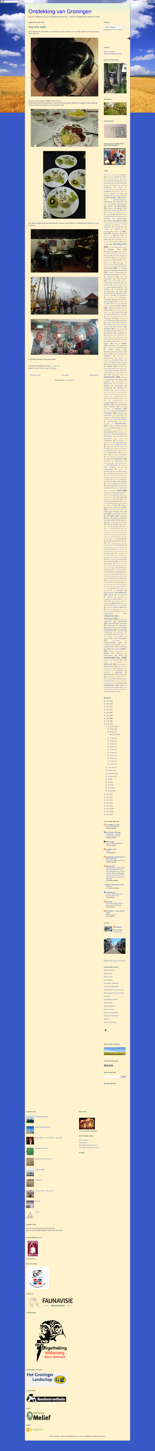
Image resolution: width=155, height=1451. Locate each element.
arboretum (120, 187)
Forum (115, 281)
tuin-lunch (118, 563)
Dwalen (108, 851)
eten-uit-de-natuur (121, 266)
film (121, 277)
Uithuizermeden (108, 605)
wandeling (110, 651)
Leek (123, 368)
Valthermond (116, 609)
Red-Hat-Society (111, 465)
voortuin (123, 644)
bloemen (110, 208)
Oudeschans (110, 450)
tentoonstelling (115, 501)
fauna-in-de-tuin (120, 270)
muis (122, 406)
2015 (108, 800)
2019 (108, 721)
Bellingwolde (116, 195)
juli (109, 779)
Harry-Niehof (121, 306)
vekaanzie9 (120, 628)
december (111, 726)
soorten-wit (107, 488)
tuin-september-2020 (121, 586)
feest (105, 274)
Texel (115, 505)
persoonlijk (107, 459)
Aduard (124, 177)
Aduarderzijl (110, 179)
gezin (121, 291)
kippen (124, 343)
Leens (106, 370)
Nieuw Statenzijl (122, 419)
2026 (108, 701)
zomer (106, 687)
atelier (123, 189)
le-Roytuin (117, 368)
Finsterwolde (108, 279)
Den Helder (109, 241)
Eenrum (36, 368)
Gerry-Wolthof (119, 289)
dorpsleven (108, 253)
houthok (108, 322)
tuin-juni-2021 (121, 561)
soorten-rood (120, 486)
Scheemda (121, 473)
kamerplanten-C (110, 335)
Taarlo (114, 499)
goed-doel (121, 293)
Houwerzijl (117, 322)
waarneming (123, 646)
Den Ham (124, 239)
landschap (121, 366)
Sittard (125, 477)
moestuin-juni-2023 (118, 396)
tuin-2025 (117, 520)
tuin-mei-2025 (121, 576)
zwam (122, 689)
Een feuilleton (108, 980)
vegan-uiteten (108, 613)
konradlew (80, 1436)
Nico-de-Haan (116, 417)
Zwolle (116, 691)
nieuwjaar (110, 425)
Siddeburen (107, 477)
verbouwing (108, 630)
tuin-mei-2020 (116, 572)
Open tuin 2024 (112, 446)
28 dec (112, 732)
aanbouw (123, 175)
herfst (105, 312)
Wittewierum (107, 678)
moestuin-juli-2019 (114, 394)
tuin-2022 (110, 518)
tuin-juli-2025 (113, 559)
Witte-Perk (121, 676)
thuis (125, 507)
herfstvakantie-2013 (117, 312)
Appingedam (107, 187)
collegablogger (107, 225)
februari (111, 791)
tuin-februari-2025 (119, 545)
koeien (122, 354)
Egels (122, 262)
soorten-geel (110, 486)
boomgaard (109, 212)
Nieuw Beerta (110, 419)
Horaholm (107, 996)
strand (122, 497)
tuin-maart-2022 (116, 568)
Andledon (114, 185)
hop (105, 320)
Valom (108, 609)
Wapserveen (120, 651)
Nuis (105, 434)
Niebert (125, 417)
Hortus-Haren (123, 320)
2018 (108, 724)
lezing (114, 375)
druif (125, 255)
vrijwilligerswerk (109, 646)
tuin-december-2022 (115, 536)
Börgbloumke (115, 214)
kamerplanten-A (122, 333)
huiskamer (109, 324)
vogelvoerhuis (116, 640)
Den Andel (115, 239)
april (109, 785)
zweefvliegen (108, 691)
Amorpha (106, 185)
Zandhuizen (117, 681)
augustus (111, 776)
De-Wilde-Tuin (121, 237)
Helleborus (107, 310)
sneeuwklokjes (122, 482)
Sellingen (122, 475)
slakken (108, 479)
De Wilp (113, 237)
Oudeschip (120, 450)
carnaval (113, 223)
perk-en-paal (109, 456)
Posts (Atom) (69, 380)
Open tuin (123, 442)
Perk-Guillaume (120, 456)
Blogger (102, 1436)
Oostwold (115, 442)
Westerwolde (121, 666)
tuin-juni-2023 (108, 563)
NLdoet (122, 428)
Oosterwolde (107, 442)
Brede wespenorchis (112, 216)
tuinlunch (110, 597)
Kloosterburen (108, 352)
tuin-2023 (120, 518)
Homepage (65, 375)
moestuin (107, 390)
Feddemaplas (120, 272)
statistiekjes (116, 493)
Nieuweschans (121, 424)
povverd (119, 463)
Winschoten (108, 674)
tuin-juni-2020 (110, 561)
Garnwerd (107, 285)
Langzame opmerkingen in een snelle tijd (115, 857)
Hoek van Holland (111, 316)
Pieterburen (118, 459)
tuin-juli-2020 (121, 555)
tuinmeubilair (120, 597)
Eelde (115, 257)
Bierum (105, 204)
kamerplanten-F (121, 335)
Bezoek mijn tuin (109, 970)
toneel (106, 512)
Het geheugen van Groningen (114, 990)
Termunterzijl (110, 503)
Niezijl (105, 428)
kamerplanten (108, 333)
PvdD (125, 463)
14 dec (112, 755)
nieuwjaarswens (119, 426)
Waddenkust (111, 649)
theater (124, 505)
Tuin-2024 (107, 520)
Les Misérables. (121, 372)
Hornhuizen (112, 320)
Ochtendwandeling (117, 434)
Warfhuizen (119, 653)
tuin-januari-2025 (110, 555)
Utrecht (108, 607)
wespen (106, 662)
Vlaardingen (120, 636)
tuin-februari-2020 (121, 539)
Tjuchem (117, 509)
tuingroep (111, 595)
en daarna (109, 886)
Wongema (124, 678)
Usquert (124, 605)
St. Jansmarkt (110, 490)
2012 (108, 809)
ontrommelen (108, 438)
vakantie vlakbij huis (120, 607)
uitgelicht (114, 603)
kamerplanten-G (108, 337)
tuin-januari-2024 (122, 553)
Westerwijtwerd (109, 666)
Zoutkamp (52, 368)
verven (125, 634)
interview (117, 329)
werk (121, 660)
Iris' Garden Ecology (113, 832)
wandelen (123, 649)
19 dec (112, 747)
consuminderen (119, 227)
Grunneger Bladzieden (111, 986)
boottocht (118, 212)
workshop (109, 681)
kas (113, 339)
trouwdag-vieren (118, 512)
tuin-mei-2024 (112, 576)
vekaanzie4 (111, 623)
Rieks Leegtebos (110, 467)
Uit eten (119, 601)
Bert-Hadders (111, 198)
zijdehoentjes (109, 685)
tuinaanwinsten (109, 593)
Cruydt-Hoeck (118, 229)
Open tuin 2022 (110, 444)
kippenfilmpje (112, 345)
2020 (108, 718)
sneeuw (109, 482)
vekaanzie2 (107, 621)
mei (109, 782)
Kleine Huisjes (115, 349)
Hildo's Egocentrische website (114, 993)
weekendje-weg (112, 657)
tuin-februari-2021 (111, 541)
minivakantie (108, 388)
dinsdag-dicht (120, 244)
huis (125, 322)
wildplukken (119, 672)
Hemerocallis (121, 310)
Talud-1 (106, 501)
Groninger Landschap (111, 983)
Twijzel (112, 601)
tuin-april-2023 (114, 526)
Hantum (116, 303)
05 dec (112, 761)
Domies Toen (114, 249)
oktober (110, 770)
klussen (106, 354)
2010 (108, 814)
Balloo (122, 191)
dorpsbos (124, 251)
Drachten (122, 253)
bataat (105, 193)
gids (114, 293)
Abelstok (117, 177)
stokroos (108, 497)
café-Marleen (117, 221)
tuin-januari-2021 (120, 551)
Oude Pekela (123, 448)
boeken (119, 208)
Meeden (106, 383)
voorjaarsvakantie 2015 (111, 644)
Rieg (123, 465)
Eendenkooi (107, 260)
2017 (108, 794)
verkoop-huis (117, 634)
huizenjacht (109, 326)
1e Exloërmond (114, 175)
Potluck (113, 463)
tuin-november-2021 (111, 580)
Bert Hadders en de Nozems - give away (48, 1138)
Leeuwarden (115, 370)
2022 (108, 712)
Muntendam (107, 408)
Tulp (123, 599)
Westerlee (108, 664)
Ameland (121, 183)
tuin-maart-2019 (117, 565)
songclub (115, 484)
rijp (122, 467)
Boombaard (108, 973)
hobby (125, 314)
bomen (106, 210)
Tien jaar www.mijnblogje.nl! (114, 843)
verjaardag (107, 634)
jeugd (122, 331)
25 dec (112, 741)
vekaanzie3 (122, 621)
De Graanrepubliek (41, 1116)
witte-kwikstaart (112, 676)
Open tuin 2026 (113, 448)
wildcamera (116, 668)
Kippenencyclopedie (110, 999)
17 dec (112, 749)
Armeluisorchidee (108, 189)
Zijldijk (122, 685)
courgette (106, 229)
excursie (109, 268)
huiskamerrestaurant (121, 324)
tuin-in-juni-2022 (120, 547)
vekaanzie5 (123, 623)
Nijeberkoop (113, 428)
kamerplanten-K (120, 337)
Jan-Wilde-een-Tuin (110, 331)
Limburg (122, 374)
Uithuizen (122, 603)
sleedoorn (115, 479)
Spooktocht (123, 488)
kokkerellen (107, 356)
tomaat (123, 509)
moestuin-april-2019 (119, 390)
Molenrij (107, 404)
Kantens (106, 339)
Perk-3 (118, 454)
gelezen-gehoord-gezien (115, 287)
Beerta (122, 193)
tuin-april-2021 (114, 524)
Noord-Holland (107, 430)
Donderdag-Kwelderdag (111, 251)
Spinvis (115, 488)
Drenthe (106, 256)
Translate (119, 30)
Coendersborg (121, 223)
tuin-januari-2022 (109, 553)
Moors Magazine (109, 1006)
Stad (119, 490)
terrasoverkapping (122, 503)
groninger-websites (121, 299)
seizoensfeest (113, 475)
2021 (108, 715)
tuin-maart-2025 (117, 569)
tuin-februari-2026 (108, 547)
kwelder (109, 366)
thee (108, 507)
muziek (112, 411)
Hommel (122, 316)
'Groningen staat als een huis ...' (90, 1147)
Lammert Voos (111, 849)
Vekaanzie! (38, 1180)
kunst (125, 362)
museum (118, 409)
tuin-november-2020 (121, 578)
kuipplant (118, 362)
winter (125, 674)
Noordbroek (120, 430)
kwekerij (124, 364)
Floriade (109, 281)
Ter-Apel (124, 501)
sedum (105, 475)
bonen (125, 210)
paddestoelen (113, 452)
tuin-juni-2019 (122, 559)
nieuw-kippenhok (112, 421)
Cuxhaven (107, 231)
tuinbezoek (122, 593)
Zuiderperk (122, 687)
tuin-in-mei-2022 (120, 549)
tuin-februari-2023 (115, 543)
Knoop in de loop (111, 914)
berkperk (124, 195)
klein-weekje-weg (110, 347)
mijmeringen (119, 386)
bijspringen (114, 204)
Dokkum (124, 247)
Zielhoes (120, 683)
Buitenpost (107, 218)
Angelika (119, 927)
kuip (111, 362)
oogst (120, 438)
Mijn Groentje (108, 1003)
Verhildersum (108, 632)
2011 (108, 811)
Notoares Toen (109, 1009)
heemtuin (111, 308)
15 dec (112, 752)
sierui (119, 477)
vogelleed (116, 638)
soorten (124, 484)
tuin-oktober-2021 (108, 586)
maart (110, 788)
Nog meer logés (37, 26)
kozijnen (106, 360)
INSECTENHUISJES (112, 826)
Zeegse (125, 681)
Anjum (122, 185)
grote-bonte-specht (122, 301)
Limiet (37, 1212)
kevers (116, 343)
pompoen (106, 463)
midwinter (121, 383)
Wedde (121, 655)
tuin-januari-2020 (108, 551)
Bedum (113, 193)
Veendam (113, 611)
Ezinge (124, 268)
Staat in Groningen (110, 1022)
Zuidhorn (106, 689)
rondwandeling (108, 469)
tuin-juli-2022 (116, 557)
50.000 (37, 1201)
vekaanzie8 (110, 628)
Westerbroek (118, 662)
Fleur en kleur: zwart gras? (44, 1191)
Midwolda (107, 386)
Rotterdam (107, 471)
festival (112, 274)
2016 (108, 797)
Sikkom (106, 1019)
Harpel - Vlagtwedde (109, 306)
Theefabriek (116, 507)
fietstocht (111, 277)
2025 (108, 704)
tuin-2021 (123, 516)
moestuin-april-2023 (109, 392)
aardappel (109, 177)
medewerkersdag (119, 381)
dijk (107, 244)
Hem (114, 310)
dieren (116, 242)
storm (115, 497)
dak (123, 233)
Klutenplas (115, 354)
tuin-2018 (114, 514)
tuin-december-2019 (111, 534)
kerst (105, 341)
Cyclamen (116, 231)
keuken (106, 343)
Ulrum (117, 605)
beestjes (106, 195)
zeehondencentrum (111, 683)
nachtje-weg (120, 413)
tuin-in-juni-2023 (108, 549)
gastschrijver (116, 285)
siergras (114, 477)
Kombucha (120, 356)
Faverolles (110, 272)
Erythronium (110, 266)
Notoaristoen (121, 432)
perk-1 (106, 454)
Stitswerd (124, 495)
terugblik (108, 505)
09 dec (112, 758)
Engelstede (117, 264)
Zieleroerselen (40, 1169)
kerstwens (122, 341)
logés (47, 368)
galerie (122, 283)
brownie (123, 216)
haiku (108, 303)
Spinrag (109, 901)
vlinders (106, 638)
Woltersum (115, 679)
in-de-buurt (119, 326)
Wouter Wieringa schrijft (114, 884)
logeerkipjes (110, 379)
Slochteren (123, 479)
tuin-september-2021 (113, 588)
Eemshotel (122, 257)
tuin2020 (120, 590)
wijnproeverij (107, 668)
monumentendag (119, 404)
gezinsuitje (107, 293)
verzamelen (110, 636)
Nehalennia (107, 417)
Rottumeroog (123, 471)
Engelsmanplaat (108, 264)
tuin (105, 514)
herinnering (107, 314)
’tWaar (105, 175)
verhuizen (120, 632)
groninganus (110, 892)
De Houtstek (110, 866)
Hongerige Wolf (109, 318)
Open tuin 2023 (121, 444)
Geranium (107, 289)
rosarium (120, 469)
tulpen (106, 601)
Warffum (106, 653)
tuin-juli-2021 (107, 557)
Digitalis (125, 241)
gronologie (109, 301)
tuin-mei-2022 (115, 574)
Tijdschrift (110, 509)
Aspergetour (83, 1142)
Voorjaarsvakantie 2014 (113, 642)
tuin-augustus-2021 (119, 530)
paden (123, 452)
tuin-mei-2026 (108, 578)
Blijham (110, 206)
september (112, 773)
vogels (124, 638)
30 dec (112, 729)
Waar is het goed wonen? (43, 1159)
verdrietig (120, 630)
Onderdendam (108, 436)
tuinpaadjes (107, 599)
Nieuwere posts (35, 375)
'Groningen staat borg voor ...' (89, 1145)
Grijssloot (110, 297)
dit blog (116, 247)
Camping (106, 223)
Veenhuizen (121, 611)
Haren (122, 303)
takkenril (121, 499)
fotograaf (122, 281)
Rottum (115, 471)
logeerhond (124, 377)
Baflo (116, 191)
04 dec (112, 764)
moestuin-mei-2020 (118, 400)
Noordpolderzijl (109, 432)
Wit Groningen (84, 1140)
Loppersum (107, 381)
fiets (119, 274)
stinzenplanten (114, 495)
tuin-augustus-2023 (122, 532)
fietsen (124, 274)
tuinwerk (115, 599)
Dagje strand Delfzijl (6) (43, 1127)
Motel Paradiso (109, 406)
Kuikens (106, 362)
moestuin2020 (120, 402)
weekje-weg (107, 660)
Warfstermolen (108, 655)
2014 (108, 803)
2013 (108, 806)
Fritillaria (114, 283)
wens (114, 660)
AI (118, 179)
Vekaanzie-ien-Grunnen (111, 617)
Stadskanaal (107, 492)
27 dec (112, 738)
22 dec (112, 744)
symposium (107, 499)
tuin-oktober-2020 (119, 584)
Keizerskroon (120, 339)
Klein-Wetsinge (122, 347)
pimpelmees (107, 461)
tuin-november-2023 (115, 582)
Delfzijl (106, 239)
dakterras (116, 235)
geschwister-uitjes (109, 291)
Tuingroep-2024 (122, 595)
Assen (117, 189)
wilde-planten (119, 670)
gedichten (124, 285)
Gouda (113, 295)
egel (114, 262)
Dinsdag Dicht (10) (41, 1148)
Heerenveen (120, 308)
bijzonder (123, 204)
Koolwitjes (120, 358)
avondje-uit (107, 191)
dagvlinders (115, 233)
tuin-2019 (123, 514)
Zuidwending (115, 689)
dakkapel (106, 235)
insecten (107, 329)
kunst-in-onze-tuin (112, 364)
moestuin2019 (108, 402)
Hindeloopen (117, 314)
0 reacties (56, 366)
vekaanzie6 (111, 625)
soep (108, 484)
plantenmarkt (119, 461)
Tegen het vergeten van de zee (115, 860)
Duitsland (108, 258)
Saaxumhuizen (110, 473)
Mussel (106, 411)
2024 (108, 706)
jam (123, 329)
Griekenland (123, 295)
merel (114, 383)
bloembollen (122, 206)
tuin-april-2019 (114, 522)
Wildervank (107, 672)
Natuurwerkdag (120, 415)
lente (113, 372)
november (111, 767)
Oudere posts (94, 375)
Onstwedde (120, 436)
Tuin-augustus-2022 (109, 532)
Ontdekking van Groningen (60, 11)
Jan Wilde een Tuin (113, 825)
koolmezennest (108, 358)
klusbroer (121, 352)
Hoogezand (121, 318)
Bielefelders (120, 202)
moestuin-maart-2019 (110, 398)
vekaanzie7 (123, 625)
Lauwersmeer (108, 368)
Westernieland (120, 664)
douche (116, 253)
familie (42, 368)
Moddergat (120, 388)
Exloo (118, 268)
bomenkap (115, 210)
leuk (105, 375)
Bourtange (124, 214)
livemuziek (109, 377)
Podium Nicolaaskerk (111, 1012)
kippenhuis (123, 345)
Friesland (106, 283)
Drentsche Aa (117, 256)
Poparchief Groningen (111, 1016)
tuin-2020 (110, 516)
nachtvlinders (108, 415)
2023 (108, 709)
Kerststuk (113, 341)
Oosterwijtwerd (120, 440)
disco (110, 247)
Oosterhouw (108, 440)
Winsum (117, 674)
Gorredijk (106, 295)
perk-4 (125, 454)
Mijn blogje (110, 841)
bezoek (124, 197)
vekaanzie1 (121, 619)
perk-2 (112, 454)
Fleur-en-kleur (122, 279)
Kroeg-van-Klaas (117, 360)
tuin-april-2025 (115, 528)
